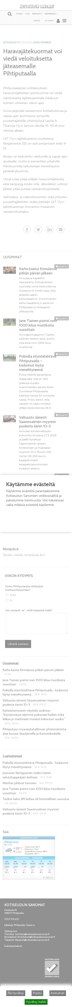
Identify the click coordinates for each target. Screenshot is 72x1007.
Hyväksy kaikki (36, 1002)
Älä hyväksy (16, 993)
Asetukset (57, 993)
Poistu (37, 993)
